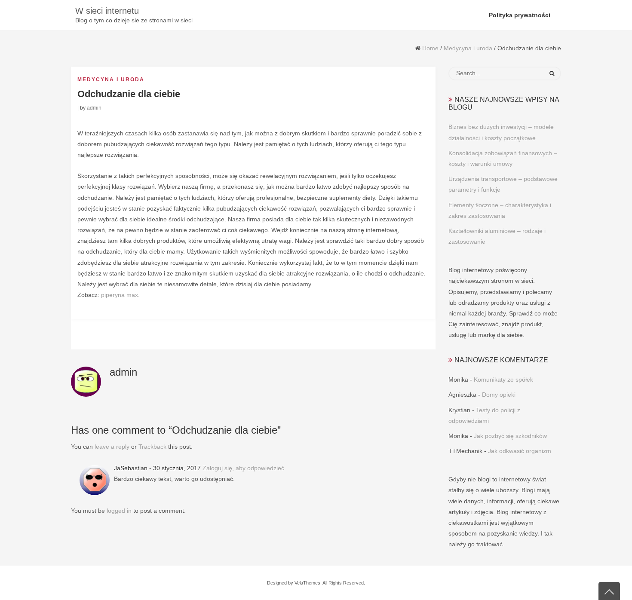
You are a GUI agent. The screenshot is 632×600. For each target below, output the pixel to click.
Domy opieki (498, 394)
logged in (119, 510)
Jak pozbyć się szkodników (510, 435)
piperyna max (119, 294)
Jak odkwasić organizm (519, 450)
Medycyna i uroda (468, 48)
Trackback (152, 446)
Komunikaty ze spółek (503, 379)
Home (430, 48)
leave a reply (112, 446)
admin (94, 108)
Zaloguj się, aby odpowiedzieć (243, 468)
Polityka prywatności (519, 15)
